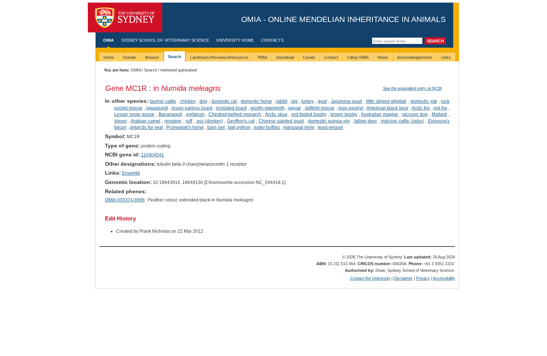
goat (322, 101)
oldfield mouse (320, 108)
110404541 (152, 155)
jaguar (294, 108)
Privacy (423, 278)
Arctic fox (421, 108)
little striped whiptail (386, 101)
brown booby (343, 114)
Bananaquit (170, 114)
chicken (188, 101)
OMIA (108, 40)
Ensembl (131, 173)
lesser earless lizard (192, 108)
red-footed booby (308, 114)
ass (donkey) (209, 121)
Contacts (272, 40)
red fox (440, 108)
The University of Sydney (125, 17)
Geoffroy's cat (241, 121)
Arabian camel (145, 121)
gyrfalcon (195, 114)
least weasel (330, 127)
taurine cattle (163, 101)
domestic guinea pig (329, 121)
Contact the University (370, 278)
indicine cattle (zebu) (402, 121)
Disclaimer (403, 278)
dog (203, 101)
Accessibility (444, 278)
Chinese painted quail (281, 121)
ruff (189, 121)
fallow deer (365, 121)
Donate (129, 57)
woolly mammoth (267, 108)
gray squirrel (351, 108)
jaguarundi (157, 108)
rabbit (281, 101)
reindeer (173, 121)
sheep (120, 121)
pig (294, 101)
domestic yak (423, 101)
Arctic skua (276, 114)
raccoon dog (415, 114)
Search (150, 70)
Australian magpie (379, 114)
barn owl (216, 127)
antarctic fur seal (146, 127)
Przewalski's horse (185, 127)
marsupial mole (298, 127)
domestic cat (224, 101)
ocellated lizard (231, 108)
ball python (239, 127)
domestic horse (256, 101)
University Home (235, 40)
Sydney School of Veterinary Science (165, 40)
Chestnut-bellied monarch (234, 114)
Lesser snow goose (134, 114)
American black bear (387, 108)
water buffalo (267, 127)
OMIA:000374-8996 (125, 200)
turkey (307, 101)
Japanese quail (346, 101)
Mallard (439, 114)
